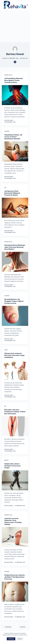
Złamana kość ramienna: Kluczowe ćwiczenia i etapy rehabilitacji (14, 355)
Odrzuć (20, 638)
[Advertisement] (15, 26)
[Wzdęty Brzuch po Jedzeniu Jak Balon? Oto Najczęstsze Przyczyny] (15, 592)
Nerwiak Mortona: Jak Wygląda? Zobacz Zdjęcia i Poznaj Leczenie (14, 301)
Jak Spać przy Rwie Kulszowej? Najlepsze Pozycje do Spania (12, 193)
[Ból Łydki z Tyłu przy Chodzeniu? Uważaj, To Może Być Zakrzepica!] (15, 426)
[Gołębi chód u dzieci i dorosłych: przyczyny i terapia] (15, 480)
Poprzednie (8, 627)
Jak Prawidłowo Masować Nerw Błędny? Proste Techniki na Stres (13, 80)
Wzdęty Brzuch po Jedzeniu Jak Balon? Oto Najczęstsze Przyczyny (14, 577)
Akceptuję (11, 638)
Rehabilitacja (8, 75)
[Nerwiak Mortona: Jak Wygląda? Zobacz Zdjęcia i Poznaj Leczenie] (15, 316)
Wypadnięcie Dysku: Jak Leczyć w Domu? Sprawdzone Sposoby (13, 137)
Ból (5, 187)
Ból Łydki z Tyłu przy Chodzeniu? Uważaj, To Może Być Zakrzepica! (15, 412)
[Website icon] (15, 62)
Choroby (6, 131)
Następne (22, 627)
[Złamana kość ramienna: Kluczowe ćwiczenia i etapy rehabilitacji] (15, 370)
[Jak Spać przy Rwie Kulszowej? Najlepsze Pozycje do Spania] (15, 208)
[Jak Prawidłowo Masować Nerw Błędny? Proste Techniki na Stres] (15, 95)
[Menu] (27, 5)
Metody (6, 460)
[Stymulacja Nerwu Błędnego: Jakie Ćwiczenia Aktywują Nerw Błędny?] (15, 262)
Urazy (6, 349)
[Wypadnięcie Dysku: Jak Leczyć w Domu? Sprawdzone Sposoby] (15, 151)
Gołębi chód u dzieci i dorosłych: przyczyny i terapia (12, 466)
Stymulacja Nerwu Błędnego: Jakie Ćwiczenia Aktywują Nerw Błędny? (14, 247)
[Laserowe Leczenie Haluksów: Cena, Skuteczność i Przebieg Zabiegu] (15, 537)
